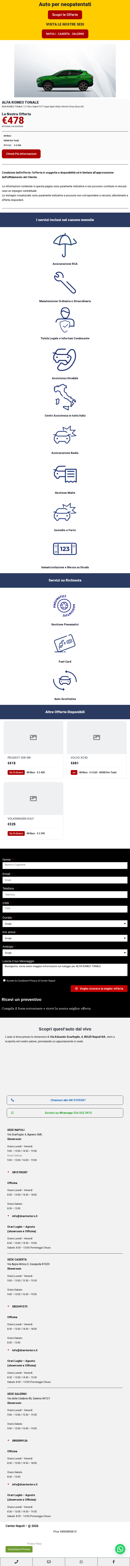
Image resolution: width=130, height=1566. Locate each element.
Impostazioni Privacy (19, 1549)
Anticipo (8, 946)
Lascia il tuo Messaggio (18, 961)
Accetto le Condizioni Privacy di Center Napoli (30, 980)
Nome (7, 859)
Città (6, 903)
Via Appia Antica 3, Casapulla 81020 (28, 1264)
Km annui (9, 932)
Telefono (9, 888)
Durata (8, 917)
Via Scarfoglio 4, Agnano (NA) (24, 1134)
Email (7, 874)
